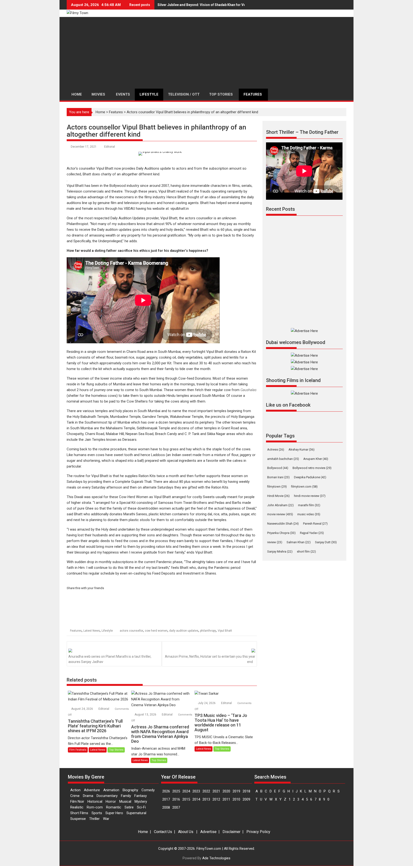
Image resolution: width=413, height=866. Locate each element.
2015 (186, 799)
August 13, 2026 (146, 714)
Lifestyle (107, 630)
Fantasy (140, 796)
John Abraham (280, 505)
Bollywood (277, 468)
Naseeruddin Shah (283, 523)
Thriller (94, 819)
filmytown (277, 486)
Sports (97, 813)
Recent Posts (280, 209)
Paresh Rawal (315, 523)
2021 (216, 791)
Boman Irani (278, 477)
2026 (166, 791)
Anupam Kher (315, 459)
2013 (206, 799)
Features (116, 112)
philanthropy (208, 630)
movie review (280, 514)
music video (308, 514)
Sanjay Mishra (280, 551)
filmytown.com (304, 486)
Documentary (107, 796)
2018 (246, 791)
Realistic (76, 807)
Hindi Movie (278, 496)
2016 (176, 799)
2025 (176, 791)
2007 (176, 807)
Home (100, 112)
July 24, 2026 (207, 703)
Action (75, 790)
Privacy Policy (258, 831)
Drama (88, 796)
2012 (216, 799)
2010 (236, 799)
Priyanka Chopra (281, 533)
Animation (111, 790)
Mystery (141, 801)
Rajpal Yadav (312, 533)
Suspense (78, 819)
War (106, 819)
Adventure (92, 790)
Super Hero (114, 813)
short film (306, 551)
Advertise (208, 831)
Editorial (109, 146)
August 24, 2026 (82, 708)
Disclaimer (231, 831)
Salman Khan (299, 542)
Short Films (79, 813)
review (274, 542)
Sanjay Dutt (326, 542)
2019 (236, 791)
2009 (246, 799)
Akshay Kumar (301, 449)
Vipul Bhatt (225, 630)
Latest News (91, 630)
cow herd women (156, 630)
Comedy (148, 790)
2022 (206, 791)
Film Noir (77, 801)
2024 (186, 791)
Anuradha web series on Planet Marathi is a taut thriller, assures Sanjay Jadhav (109, 659)
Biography (130, 790)
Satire (129, 807)
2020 (226, 791)
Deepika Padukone (310, 477)
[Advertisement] (206, 52)
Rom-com (95, 807)
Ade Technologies (216, 858)
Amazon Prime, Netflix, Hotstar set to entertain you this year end (210, 659)
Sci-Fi (141, 807)
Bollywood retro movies (312, 468)
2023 (196, 791)
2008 (166, 807)
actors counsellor (131, 630)
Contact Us (163, 831)
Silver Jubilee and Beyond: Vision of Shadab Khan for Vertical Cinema (212, 5)
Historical (94, 801)
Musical (125, 801)
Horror (111, 801)
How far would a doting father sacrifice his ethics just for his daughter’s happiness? (137, 250)
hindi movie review (310, 496)
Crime (75, 796)
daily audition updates (183, 630)
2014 (196, 799)
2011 (226, 799)
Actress (275, 449)
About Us (185, 831)
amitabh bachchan (283, 459)
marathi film (309, 505)
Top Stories (116, 749)
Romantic (113, 807)
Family (126, 796)
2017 (166, 799)
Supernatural (136, 813)
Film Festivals (77, 749)
